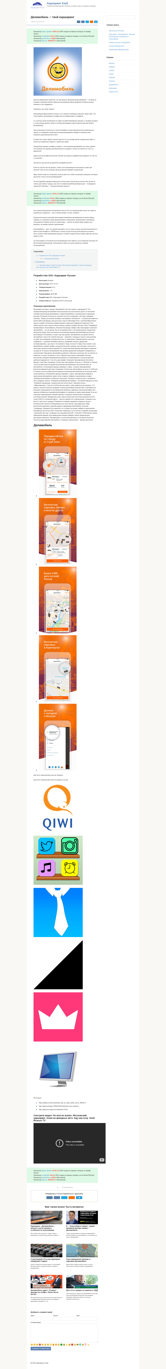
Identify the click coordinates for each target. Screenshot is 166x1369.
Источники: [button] (38, 1098)
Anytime (111, 63)
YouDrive (112, 81)
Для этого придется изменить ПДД (82, 1290)
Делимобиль (40, 21)
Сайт (78, 1316)
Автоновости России (116, 31)
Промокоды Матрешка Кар (119, 50)
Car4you (111, 70)
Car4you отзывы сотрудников (119, 42)
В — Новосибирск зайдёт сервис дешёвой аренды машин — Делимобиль (80, 1228)
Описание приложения (51, 258)
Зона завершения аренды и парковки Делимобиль (78, 1260)
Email (56, 1316)
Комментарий (36, 1322)
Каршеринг (113, 88)
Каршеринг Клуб (57, 3)
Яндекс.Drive (113, 92)
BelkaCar (44, 41)
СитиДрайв (45, 36)
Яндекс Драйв (46, 31)
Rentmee (112, 77)
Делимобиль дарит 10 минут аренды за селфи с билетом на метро (44, 1292)
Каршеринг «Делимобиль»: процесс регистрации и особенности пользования (43, 1228)
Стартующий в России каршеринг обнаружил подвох (46, 1260)
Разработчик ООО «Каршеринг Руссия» (52, 255)
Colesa (111, 74)
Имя (33, 1316)
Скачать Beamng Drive (116, 46)
